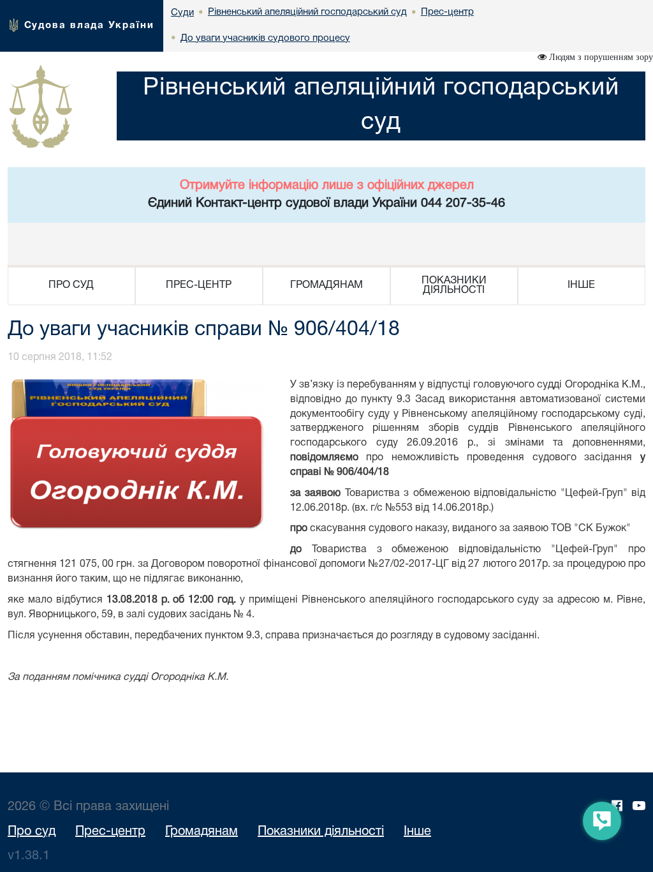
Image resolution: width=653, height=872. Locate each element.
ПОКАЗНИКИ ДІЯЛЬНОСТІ (454, 285)
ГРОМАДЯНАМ (326, 285)
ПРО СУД (71, 285)
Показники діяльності (321, 832)
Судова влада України (89, 25)
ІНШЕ (581, 285)
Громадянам (201, 832)
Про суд (31, 832)
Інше (417, 832)
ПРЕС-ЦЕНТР (198, 285)
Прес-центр (110, 832)
